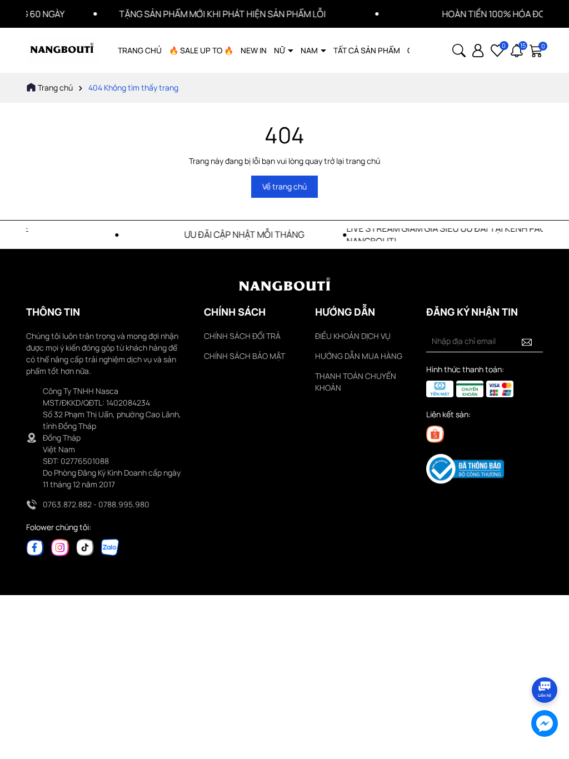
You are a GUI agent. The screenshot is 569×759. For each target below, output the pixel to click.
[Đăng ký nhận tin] (527, 341)
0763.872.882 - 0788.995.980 (96, 504)
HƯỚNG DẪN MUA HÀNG (358, 356)
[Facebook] (35, 546)
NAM (310, 50)
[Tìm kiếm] (459, 49)
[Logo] (62, 49)
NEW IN (254, 50)
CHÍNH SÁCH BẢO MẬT (244, 356)
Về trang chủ (284, 186)
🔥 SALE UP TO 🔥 (201, 50)
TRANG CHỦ (140, 50)
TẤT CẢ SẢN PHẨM (366, 50)
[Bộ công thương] (465, 468)
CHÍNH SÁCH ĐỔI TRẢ (242, 336)
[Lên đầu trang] (545, 659)
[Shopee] (435, 433)
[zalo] (110, 546)
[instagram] (60, 546)
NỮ (280, 50)
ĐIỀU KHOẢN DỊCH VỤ (353, 336)
